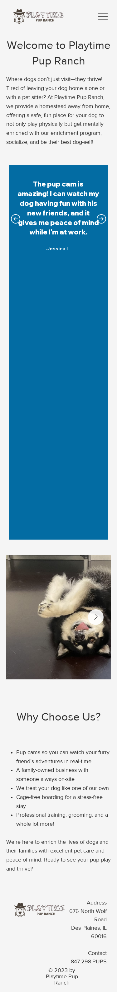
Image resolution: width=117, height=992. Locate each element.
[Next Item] (96, 617)
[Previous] (15, 219)
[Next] (101, 219)
